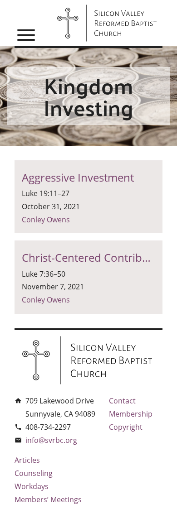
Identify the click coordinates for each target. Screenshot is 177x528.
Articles (27, 460)
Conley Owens (46, 220)
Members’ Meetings (48, 499)
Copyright (126, 427)
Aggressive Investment (78, 177)
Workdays (32, 486)
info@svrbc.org (51, 440)
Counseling (34, 473)
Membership (130, 414)
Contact (122, 401)
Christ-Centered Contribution (88, 257)
